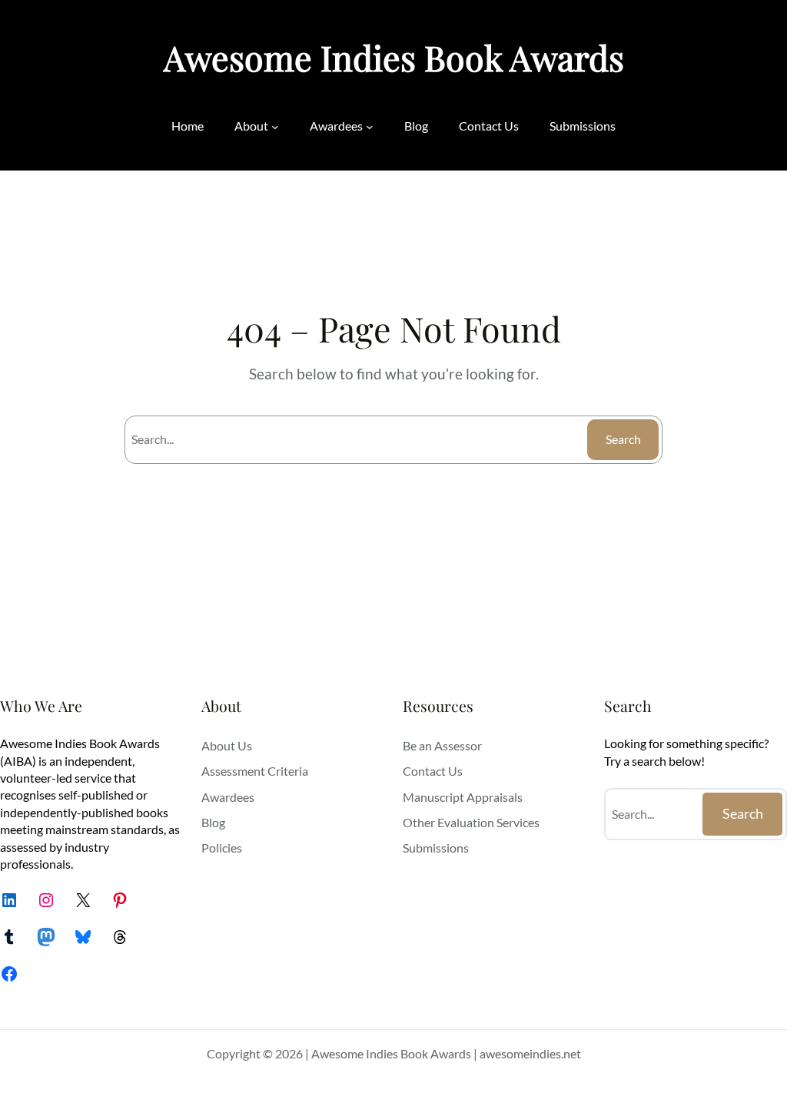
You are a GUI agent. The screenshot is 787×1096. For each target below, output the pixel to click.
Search (623, 439)
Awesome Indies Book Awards (394, 57)
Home (187, 125)
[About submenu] (275, 127)
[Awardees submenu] (370, 127)
